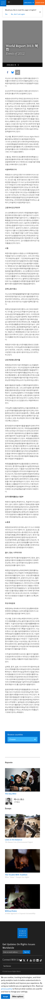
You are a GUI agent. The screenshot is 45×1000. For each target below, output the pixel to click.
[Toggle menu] (9, 2)
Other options (17, 996)
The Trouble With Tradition (16, 874)
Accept (5, 996)
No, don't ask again (18, 14)
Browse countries (15, 734)
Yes (6, 14)
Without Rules (11, 910)
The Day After (10, 793)
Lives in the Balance (13, 839)
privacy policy (6, 988)
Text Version (7, 966)
